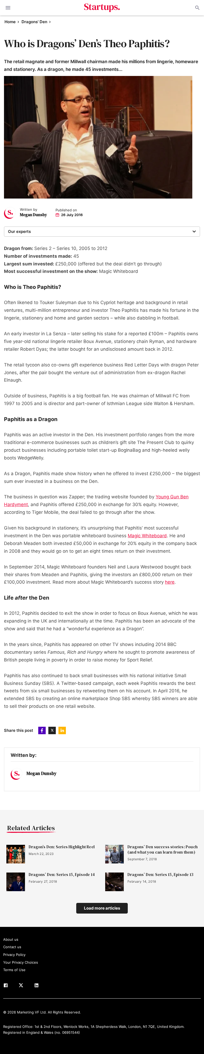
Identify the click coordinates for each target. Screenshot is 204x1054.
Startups (102, 7)
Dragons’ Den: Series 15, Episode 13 (160, 874)
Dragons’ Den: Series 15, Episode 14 (62, 874)
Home (10, 22)
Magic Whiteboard (147, 535)
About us (10, 939)
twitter (52, 730)
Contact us (12, 947)
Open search (197, 8)
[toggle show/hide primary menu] (8, 8)
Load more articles (102, 908)
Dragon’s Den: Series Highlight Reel (62, 847)
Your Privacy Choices (20, 962)
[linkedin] (36, 986)
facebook (42, 730)
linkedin (62, 730)
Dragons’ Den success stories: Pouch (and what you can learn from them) (163, 849)
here (170, 582)
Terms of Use (14, 970)
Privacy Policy (14, 954)
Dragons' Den (34, 22)
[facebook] (5, 986)
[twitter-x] (21, 986)
